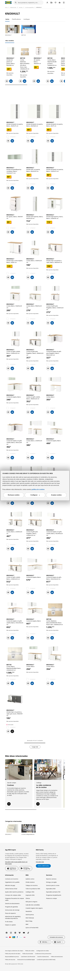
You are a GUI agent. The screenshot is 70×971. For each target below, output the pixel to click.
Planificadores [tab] (16, 19)
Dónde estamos (30, 882)
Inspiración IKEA (30, 895)
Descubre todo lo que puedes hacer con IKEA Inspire (16, 863)
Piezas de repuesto (10, 913)
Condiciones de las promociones (43, 953)
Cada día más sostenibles (33, 905)
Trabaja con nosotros (32, 885)
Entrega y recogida (51, 882)
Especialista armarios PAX (53, 892)
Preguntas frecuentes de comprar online (14, 899)
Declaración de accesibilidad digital (26, 959)
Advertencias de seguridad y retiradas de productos (13, 917)
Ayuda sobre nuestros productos (14, 892)
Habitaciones (13, 7)
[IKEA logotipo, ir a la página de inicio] (8, 2)
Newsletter (29, 911)
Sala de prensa (30, 914)
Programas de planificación (53, 895)
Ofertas (28, 898)
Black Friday (29, 921)
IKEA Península (30, 918)
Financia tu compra (51, 898)
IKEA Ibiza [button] (44, 942)
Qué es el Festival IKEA (32, 927)
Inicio (6, 7)
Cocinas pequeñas (29, 7)
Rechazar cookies (13, 495)
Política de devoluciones (57, 956)
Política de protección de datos (12, 953)
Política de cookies (29, 950)
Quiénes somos (30, 879)
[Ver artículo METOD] (24, 51)
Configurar (33, 495)
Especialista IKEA (50, 888)
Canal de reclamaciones (43, 956)
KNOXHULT (39, 7)
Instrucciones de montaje (12, 910)
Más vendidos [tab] (9, 40)
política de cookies (38, 489)
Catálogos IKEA (30, 892)
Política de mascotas (10, 959)
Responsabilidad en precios (12, 956)
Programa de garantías (11, 907)
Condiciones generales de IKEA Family (46, 959)
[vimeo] (19, 932)
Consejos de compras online (13, 895)
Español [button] (59, 942)
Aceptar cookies (56, 495)
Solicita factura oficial (11, 888)
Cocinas (21, 7)
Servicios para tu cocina (52, 885)
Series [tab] (7, 19)
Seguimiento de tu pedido (12, 882)
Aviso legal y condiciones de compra (14, 950)
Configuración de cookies (42, 950)
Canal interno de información (28, 956)
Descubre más (40, 862)
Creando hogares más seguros (34, 908)
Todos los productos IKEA (33, 888)
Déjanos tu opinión (10, 925)
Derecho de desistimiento (12, 903)
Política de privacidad (27, 953)
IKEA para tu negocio (31, 901)
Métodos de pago (10, 885)
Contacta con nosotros (11, 879)
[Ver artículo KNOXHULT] (11, 51)
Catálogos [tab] (26, 19)
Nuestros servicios (51, 879)
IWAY (27, 924)
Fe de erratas (9, 921)
